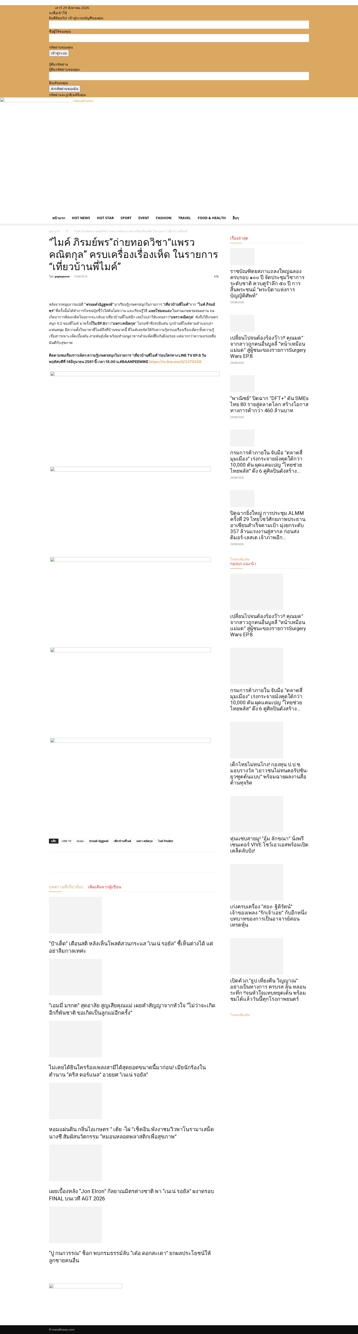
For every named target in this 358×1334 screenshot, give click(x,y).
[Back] (121, 7)
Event (143, 218)
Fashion (163, 218)
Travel (184, 218)
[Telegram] (87, 287)
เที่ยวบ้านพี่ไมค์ (122, 841)
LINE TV (66, 841)
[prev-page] (50, 1271)
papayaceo (62, 276)
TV (66, 231)
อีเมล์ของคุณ (58, 82)
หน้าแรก (58, 218)
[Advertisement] (179, 170)
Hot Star (105, 218)
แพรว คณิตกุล (144, 841)
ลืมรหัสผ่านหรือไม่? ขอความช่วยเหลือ (77, 59)
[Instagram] (106, 7)
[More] (99, 287)
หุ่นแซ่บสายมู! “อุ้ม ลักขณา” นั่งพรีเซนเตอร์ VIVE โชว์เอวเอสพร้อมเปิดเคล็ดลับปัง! (269, 845)
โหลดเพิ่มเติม (240, 1015)
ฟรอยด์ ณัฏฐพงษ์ (98, 841)
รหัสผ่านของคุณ (61, 47)
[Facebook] (102, 7)
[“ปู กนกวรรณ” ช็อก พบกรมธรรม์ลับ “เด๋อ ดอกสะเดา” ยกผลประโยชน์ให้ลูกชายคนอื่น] (133, 1224)
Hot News (81, 218)
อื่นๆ (236, 218)
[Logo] (49, 209)
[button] (303, 213)
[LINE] (76, 287)
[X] (110, 7)
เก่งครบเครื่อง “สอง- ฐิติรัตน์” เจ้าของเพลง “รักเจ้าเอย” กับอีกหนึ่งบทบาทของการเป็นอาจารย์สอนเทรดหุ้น (268, 916)
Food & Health (212, 218)
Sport (126, 218)
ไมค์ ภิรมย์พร (165, 841)
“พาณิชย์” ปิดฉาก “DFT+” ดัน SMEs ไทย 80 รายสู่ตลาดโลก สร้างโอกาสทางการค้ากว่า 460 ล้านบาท (269, 404)
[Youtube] (113, 7)
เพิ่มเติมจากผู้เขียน (104, 886)
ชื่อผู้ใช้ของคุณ (60, 31)
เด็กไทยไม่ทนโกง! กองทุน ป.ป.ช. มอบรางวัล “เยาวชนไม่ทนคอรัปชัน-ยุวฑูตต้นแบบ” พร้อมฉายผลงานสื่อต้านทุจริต (269, 774)
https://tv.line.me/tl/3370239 (175, 361)
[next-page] (53, 1271)
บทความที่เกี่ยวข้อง (66, 886)
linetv (80, 841)
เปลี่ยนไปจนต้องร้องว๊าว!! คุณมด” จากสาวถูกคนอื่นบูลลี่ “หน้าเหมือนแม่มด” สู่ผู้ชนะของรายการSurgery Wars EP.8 (268, 347)
